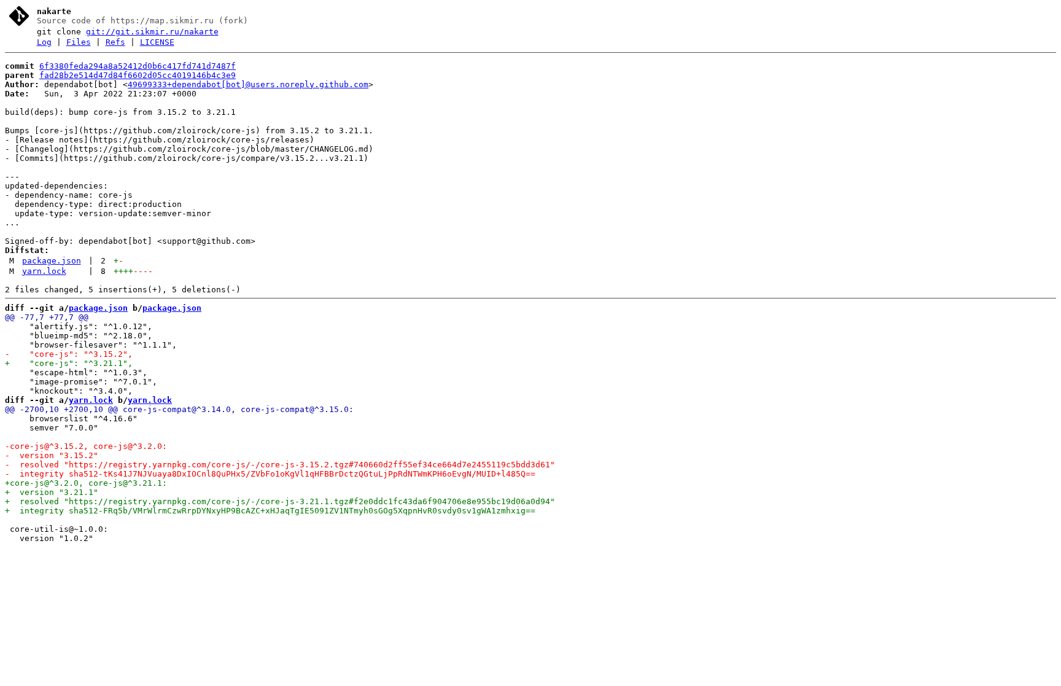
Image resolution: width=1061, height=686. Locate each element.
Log (44, 42)
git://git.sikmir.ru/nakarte (152, 31)
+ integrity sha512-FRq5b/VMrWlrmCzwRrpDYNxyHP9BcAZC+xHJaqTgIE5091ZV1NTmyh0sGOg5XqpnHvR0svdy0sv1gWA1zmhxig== (270, 510)
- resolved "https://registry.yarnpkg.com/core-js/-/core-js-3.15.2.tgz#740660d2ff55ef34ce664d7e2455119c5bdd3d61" (280, 464)
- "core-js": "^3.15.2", (69, 354)
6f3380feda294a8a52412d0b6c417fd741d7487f (137, 66)
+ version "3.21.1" (51, 492)
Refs (115, 42)
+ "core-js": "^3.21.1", (69, 363)
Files (78, 42)
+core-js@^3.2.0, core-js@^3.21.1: (86, 483)
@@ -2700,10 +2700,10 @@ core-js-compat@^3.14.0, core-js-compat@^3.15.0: (179, 409)
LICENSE (157, 42)
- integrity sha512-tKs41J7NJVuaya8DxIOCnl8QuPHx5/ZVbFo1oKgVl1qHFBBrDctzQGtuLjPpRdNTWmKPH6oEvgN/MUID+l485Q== (270, 473)
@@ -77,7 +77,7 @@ (46, 317)
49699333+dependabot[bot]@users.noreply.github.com (248, 84)
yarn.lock (44, 271)
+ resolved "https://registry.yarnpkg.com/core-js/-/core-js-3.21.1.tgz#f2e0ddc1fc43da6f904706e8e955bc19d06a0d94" (280, 501)
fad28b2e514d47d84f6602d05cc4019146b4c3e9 (137, 75)
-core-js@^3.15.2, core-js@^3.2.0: (86, 446)
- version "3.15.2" (51, 455)
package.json (51, 260)
